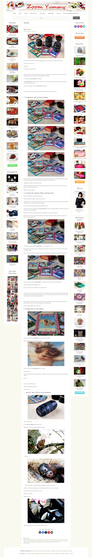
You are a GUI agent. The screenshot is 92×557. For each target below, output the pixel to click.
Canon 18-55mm (40, 539)
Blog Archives (34, 13)
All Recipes (12, 165)
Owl (26, 553)
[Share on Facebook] (43, 533)
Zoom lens (57, 541)
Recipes (58, 13)
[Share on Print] (40, 533)
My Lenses (27, 29)
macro (28, 541)
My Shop (70, 550)
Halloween (58, 553)
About (20, 13)
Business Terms (65, 550)
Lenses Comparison (59, 540)
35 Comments (27, 543)
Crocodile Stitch (42, 553)
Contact (26, 13)
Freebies (71, 553)
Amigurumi (67, 553)
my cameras (41, 60)
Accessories (48, 553)
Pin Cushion (62, 553)
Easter (54, 553)
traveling (53, 541)
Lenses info (64, 540)
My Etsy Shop (79, 37)
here (43, 203)
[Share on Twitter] (46, 533)
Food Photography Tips (32, 540)
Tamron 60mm (49, 541)
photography (27, 538)
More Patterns (80, 392)
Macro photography (32, 541)
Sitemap (60, 550)
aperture (26, 539)
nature (37, 541)
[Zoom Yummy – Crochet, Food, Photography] (46, 6)
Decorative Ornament (35, 553)
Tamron (45, 541)
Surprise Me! (79, 181)
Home (51, 553)
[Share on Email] (51, 533)
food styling (39, 540)
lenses (54, 540)
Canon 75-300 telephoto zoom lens (54, 539)
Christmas (29, 553)
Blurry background (31, 539)
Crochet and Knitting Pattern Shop (71, 13)
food (61, 539)
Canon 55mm (46, 539)
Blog (15, 13)
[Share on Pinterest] (49, 533)
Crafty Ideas (42, 13)
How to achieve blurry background (47, 540)
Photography (51, 13)
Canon (36, 539)
